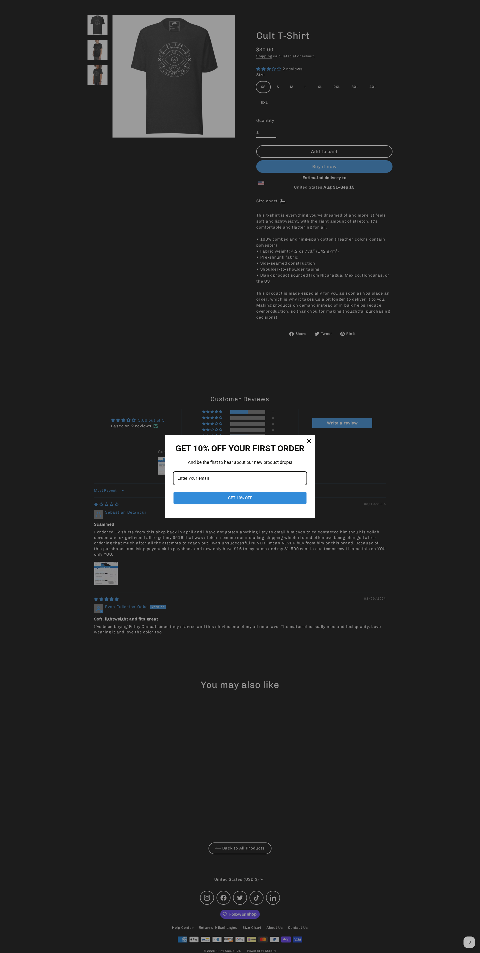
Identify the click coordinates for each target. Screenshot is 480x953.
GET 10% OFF (240, 498)
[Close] (309, 441)
